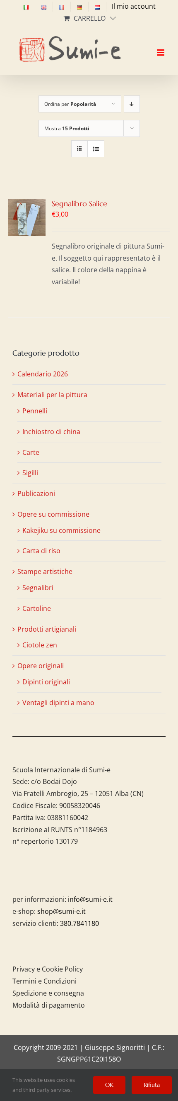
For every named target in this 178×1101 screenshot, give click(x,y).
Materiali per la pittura (52, 394)
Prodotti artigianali (46, 629)
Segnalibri (37, 587)
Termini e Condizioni (44, 981)
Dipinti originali (46, 681)
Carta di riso (41, 550)
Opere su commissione (53, 514)
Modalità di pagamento (48, 1005)
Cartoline (36, 608)
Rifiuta (152, 1085)
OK (109, 1085)
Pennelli (34, 410)
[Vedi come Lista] (96, 149)
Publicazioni (36, 493)
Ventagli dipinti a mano (58, 702)
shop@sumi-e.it (61, 911)
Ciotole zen (39, 644)
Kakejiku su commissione (61, 530)
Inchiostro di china (51, 431)
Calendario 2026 (42, 373)
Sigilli (30, 472)
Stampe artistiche (44, 571)
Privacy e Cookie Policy (47, 969)
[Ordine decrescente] (132, 103)
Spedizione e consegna (48, 993)
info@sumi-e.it (90, 899)
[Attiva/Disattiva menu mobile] (161, 45)
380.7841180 (79, 923)
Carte (30, 452)
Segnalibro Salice (79, 203)
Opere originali (40, 665)
